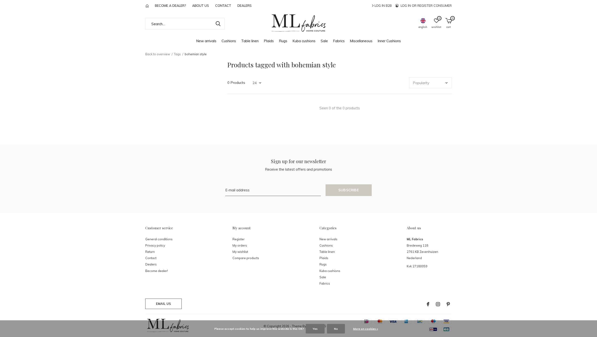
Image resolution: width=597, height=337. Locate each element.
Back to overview (157, 54)
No (336, 328)
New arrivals (206, 41)
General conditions (159, 239)
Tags (177, 54)
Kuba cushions (304, 41)
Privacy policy (155, 245)
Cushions (229, 41)
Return (150, 252)
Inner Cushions (389, 41)
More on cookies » (365, 328)
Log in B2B (383, 5)
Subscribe (348, 190)
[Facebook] (428, 304)
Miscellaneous (361, 41)
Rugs (283, 41)
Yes (315, 328)
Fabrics (339, 41)
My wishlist (240, 252)
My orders (240, 245)
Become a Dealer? (170, 5)
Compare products (246, 258)
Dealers (244, 5)
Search (218, 24)
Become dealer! (156, 271)
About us (200, 5)
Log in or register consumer (426, 5)
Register (239, 239)
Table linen (250, 41)
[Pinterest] (448, 304)
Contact (223, 5)
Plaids (269, 41)
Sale (324, 41)
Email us (163, 304)
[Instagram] (438, 304)
